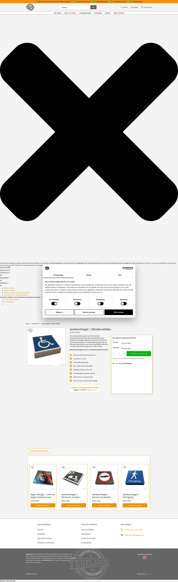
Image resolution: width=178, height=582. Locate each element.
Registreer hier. (92, 390)
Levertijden (41, 534)
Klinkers (108, 13)
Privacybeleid (9, 302)
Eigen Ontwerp (119, 13)
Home (27, 324)
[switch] (77, 303)
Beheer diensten (10, 290)
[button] (89, 132)
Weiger (10, 297)
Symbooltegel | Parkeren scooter (70, 495)
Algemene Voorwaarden (45, 543)
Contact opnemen (87, 530)
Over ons (40, 530)
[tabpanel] (89, 483)
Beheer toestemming (7, 581)
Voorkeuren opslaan (33, 297)
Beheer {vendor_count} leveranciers (17, 293)
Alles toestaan (119, 312)
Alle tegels (57, 13)
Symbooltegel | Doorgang (131, 495)
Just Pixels (149, 574)
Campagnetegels (85, 13)
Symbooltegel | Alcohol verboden (101, 495)
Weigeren (59, 312)
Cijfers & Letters (70, 13)
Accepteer (3, 297)
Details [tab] (89, 275)
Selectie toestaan (89, 312)
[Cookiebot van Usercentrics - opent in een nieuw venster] (124, 268)
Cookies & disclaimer (11, 299)
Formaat (115, 342)
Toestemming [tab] (58, 275)
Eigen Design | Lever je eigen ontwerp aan (43, 495)
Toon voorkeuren (19, 297)
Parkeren (35, 324)
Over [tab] (120, 275)
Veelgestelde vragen (44, 538)
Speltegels (98, 13)
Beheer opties (9, 288)
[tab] (39, 450)
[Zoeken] (93, 7)
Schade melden (86, 543)
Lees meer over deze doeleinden (16, 295)
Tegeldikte (116, 347)
